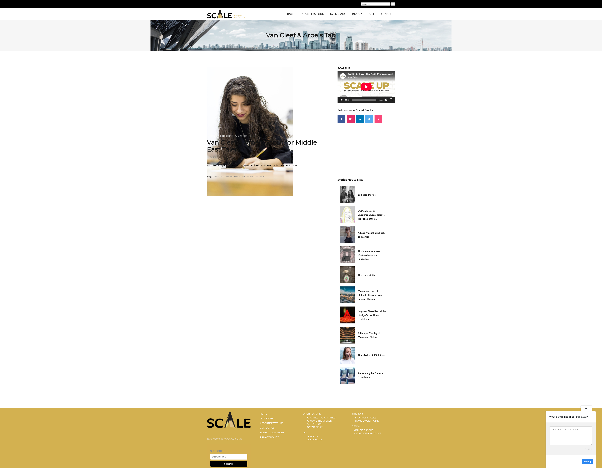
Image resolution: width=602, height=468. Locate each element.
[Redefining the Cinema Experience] (347, 375)
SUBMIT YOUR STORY (272, 433)
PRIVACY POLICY (269, 437)
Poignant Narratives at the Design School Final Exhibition (372, 315)
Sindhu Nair (215, 157)
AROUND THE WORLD (319, 421)
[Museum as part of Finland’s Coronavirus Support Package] (347, 295)
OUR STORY (266, 419)
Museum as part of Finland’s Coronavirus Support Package (370, 295)
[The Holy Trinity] (347, 274)
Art (305, 433)
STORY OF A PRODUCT (368, 433)
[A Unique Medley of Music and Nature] (347, 335)
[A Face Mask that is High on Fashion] (347, 234)
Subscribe (228, 464)
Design (211, 136)
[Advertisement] (366, 145)
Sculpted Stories (367, 194)
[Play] (341, 99)
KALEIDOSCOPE (224, 136)
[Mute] (386, 99)
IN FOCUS (312, 437)
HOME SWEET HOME (367, 421)
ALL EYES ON (314, 424)
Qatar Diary (314, 427)
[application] (366, 87)
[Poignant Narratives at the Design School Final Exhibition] (347, 315)
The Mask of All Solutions (371, 355)
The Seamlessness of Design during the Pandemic (369, 254)
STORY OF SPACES (365, 418)
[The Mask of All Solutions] (347, 355)
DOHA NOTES (314, 440)
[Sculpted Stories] (347, 194)
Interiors (358, 414)
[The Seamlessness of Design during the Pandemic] (347, 254)
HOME (263, 414)
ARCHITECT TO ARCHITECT (321, 418)
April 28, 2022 (241, 136)
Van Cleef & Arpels (258, 176)
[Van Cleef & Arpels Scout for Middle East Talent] (250, 131)
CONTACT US (267, 428)
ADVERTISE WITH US (271, 423)
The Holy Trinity (366, 275)
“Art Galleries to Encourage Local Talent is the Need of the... (371, 214)
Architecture (312, 414)
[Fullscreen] (391, 99)
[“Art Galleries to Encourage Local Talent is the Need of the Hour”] (347, 214)
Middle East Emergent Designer (227, 176)
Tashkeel (245, 176)
